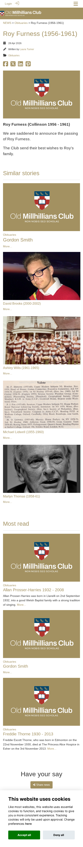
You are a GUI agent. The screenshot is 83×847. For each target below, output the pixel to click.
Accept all (24, 835)
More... (7, 246)
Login (8, 3)
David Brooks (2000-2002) (22, 303)
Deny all (58, 835)
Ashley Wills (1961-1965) (21, 368)
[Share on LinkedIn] (20, 65)
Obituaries (21, 22)
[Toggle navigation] (75, 3)
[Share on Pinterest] (28, 65)
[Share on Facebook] (5, 65)
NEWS (7, 22)
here (28, 823)
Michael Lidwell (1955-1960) (23, 432)
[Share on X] (13, 65)
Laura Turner (27, 49)
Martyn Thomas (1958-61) (21, 496)
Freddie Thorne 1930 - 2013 (28, 734)
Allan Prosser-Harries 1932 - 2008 (33, 590)
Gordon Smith (18, 240)
